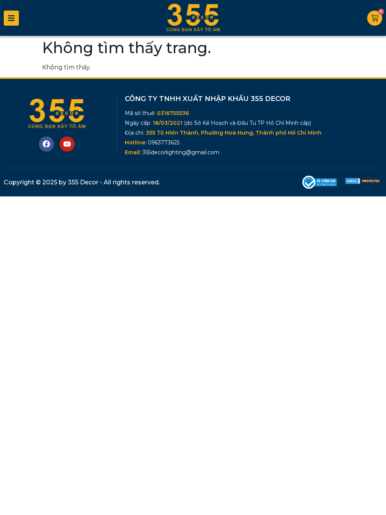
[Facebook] (46, 144)
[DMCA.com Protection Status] (363, 182)
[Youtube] (67, 144)
